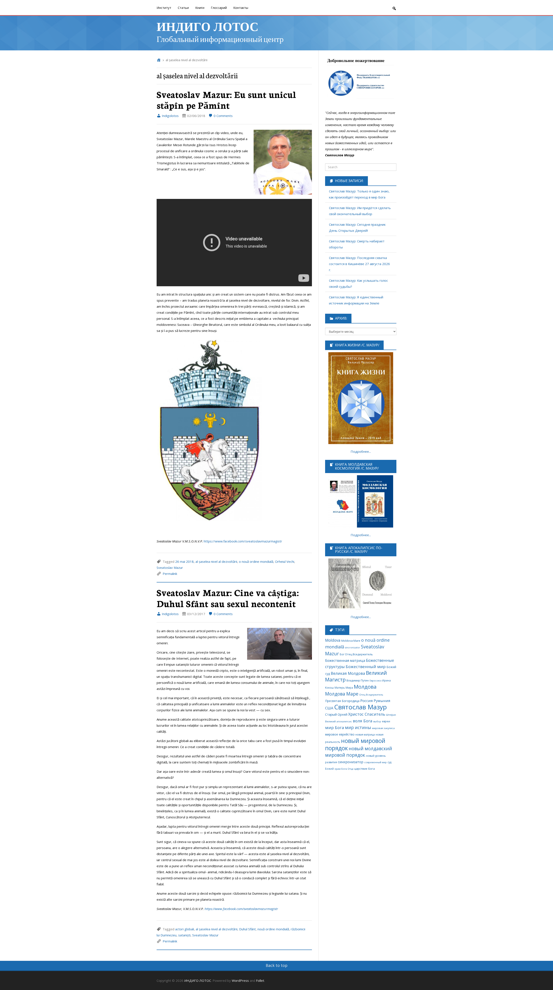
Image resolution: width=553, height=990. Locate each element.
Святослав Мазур (360, 707)
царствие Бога (364, 769)
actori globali (184, 929)
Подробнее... (361, 451)
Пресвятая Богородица (342, 701)
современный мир (375, 762)
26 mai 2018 (184, 561)
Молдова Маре (341, 694)
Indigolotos (170, 116)
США (329, 707)
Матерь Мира (344, 687)
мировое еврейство (339, 734)
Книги (199, 7)
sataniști (184, 935)
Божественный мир (366, 666)
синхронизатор (350, 762)
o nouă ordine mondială (256, 561)
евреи (386, 721)
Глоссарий (219, 7)
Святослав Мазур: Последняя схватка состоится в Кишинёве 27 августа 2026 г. (359, 264)
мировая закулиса (383, 728)
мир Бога (334, 727)
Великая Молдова (348, 673)
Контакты (240, 7)
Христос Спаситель (366, 714)
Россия (366, 700)
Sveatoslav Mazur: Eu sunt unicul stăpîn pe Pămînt (226, 99)
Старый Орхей (336, 714)
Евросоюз (375, 680)
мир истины (358, 727)
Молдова (365, 686)
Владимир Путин (357, 680)
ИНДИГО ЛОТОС (207, 26)
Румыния (382, 700)
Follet (260, 980)
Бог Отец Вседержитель (356, 654)
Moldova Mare (350, 641)
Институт (164, 7)
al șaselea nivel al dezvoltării (216, 561)
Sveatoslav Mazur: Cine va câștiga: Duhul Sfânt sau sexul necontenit (228, 597)
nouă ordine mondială (273, 929)
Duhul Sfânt (247, 929)
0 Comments (223, 116)
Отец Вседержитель (371, 694)
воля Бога (362, 720)
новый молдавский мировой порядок (358, 751)
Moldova (332, 640)
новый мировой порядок (355, 744)
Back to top (277, 965)
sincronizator (352, 647)
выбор (377, 721)
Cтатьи (183, 7)
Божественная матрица (345, 660)
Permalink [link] (170, 573)
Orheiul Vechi (284, 561)
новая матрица (365, 734)
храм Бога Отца (344, 768)
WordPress (240, 980)
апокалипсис (344, 721)
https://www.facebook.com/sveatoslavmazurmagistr (243, 541)
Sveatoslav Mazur (170, 567)
